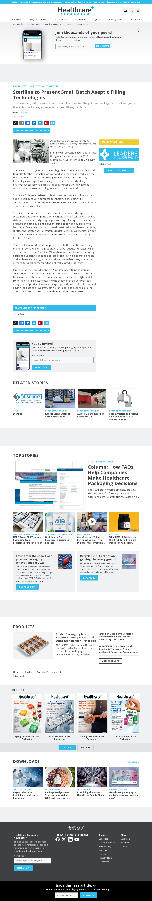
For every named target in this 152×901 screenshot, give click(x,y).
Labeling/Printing (22, 789)
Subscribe (67, 747)
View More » (133, 762)
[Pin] (46, 123)
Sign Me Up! (102, 46)
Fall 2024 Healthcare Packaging (125, 737)
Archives (85, 747)
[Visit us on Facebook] (57, 839)
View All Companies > (119, 170)
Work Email (38, 355)
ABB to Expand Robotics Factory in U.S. (90, 415)
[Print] (15, 123)
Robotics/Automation (44, 86)
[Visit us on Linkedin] (70, 839)
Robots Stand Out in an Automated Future (58, 415)
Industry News (84, 534)
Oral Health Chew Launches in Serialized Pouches (57, 540)
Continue (88, 895)
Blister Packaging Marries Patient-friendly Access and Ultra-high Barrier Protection (76, 637)
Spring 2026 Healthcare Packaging (27, 737)
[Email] (21, 123)
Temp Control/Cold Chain (26, 534)
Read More (89, 578)
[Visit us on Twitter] (64, 839)
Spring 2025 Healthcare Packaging (92, 737)
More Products (110, 661)
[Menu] (137, 10)
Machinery (20, 86)
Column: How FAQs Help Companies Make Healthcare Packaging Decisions (113, 475)
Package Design (52, 789)
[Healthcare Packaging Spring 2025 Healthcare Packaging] (92, 713)
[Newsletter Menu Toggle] (125, 10)
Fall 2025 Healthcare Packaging (59, 737)
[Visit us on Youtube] (76, 839)
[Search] (131, 10)
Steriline (24, 112)
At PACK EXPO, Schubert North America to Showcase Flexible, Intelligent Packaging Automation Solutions (117, 649)
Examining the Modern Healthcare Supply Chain (90, 794)
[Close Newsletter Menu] (138, 31)
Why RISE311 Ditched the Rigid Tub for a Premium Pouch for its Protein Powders (122, 540)
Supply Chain (83, 789)
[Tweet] (40, 123)
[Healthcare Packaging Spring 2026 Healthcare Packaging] (27, 713)
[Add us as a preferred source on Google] (52, 123)
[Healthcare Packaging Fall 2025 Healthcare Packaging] (60, 713)
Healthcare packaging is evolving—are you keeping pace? (123, 795)
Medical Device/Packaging (100, 462)
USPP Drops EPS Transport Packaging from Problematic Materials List (27, 540)
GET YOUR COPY (27, 587)
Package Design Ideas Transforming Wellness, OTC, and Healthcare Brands (58, 795)
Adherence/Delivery (118, 789)
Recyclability (115, 534)
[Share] (27, 123)
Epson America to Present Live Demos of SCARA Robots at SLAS (123, 416)
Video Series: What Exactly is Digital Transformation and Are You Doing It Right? (90, 540)
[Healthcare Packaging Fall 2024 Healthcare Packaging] (125, 713)
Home (15, 411)
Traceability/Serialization (58, 534)
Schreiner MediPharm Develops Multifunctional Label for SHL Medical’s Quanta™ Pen (116, 636)
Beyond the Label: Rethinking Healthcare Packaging (25, 795)
